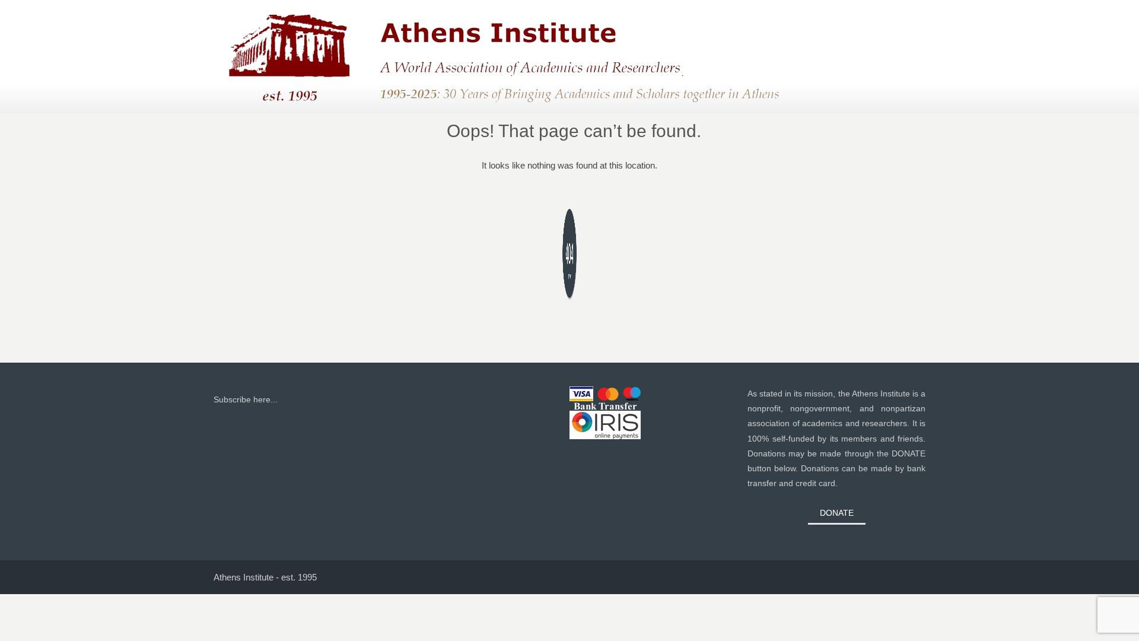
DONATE (837, 513)
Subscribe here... (246, 399)
